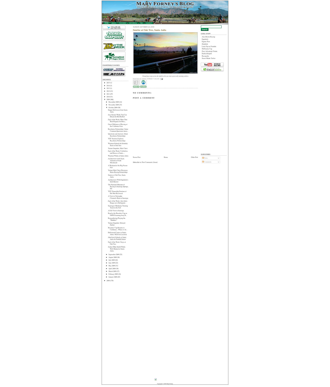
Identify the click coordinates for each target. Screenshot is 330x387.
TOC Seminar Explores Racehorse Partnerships (116, 139)
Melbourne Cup (207, 49)
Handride (205, 44)
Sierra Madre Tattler (208, 58)
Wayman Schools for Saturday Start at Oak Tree (118, 144)
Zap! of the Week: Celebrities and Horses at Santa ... (118, 152)
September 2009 (114, 254)
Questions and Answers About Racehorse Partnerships (118, 135)
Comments (207, 162)
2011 (108, 94)
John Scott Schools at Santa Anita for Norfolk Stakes (117, 238)
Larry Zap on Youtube (209, 46)
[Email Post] (161, 79)
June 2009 (112, 263)
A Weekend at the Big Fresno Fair (117, 166)
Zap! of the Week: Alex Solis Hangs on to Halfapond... (117, 202)
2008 (108, 280)
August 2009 (113, 257)
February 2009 (113, 274)
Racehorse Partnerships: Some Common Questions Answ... (118, 130)
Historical (133, 23)
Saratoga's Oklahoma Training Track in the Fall (118, 207)
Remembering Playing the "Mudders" (116, 219)
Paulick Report (207, 53)
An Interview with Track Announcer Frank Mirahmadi (116, 160)
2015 (108, 82)
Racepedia (205, 56)
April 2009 (112, 268)
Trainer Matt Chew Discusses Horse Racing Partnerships (118, 171)
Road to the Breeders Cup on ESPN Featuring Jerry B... (117, 214)
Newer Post (137, 157)
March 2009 (112, 271)
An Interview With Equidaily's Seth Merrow (118, 181)
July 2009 (112, 260)
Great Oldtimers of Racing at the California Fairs (117, 125)
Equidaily (205, 39)
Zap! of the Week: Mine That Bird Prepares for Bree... (117, 120)
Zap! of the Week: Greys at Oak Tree (117, 243)
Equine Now (206, 41)
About (114, 23)
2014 (108, 85)
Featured (122, 23)
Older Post (194, 157)
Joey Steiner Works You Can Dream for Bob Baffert (117, 116)
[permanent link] (143, 87)
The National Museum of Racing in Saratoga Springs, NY (118, 186)
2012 (108, 91)
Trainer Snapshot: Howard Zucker (116, 224)
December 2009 (114, 102)
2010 (108, 96)
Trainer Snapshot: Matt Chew (117, 148)
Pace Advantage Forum (209, 51)
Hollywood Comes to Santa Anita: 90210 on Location (117, 233)
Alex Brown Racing (208, 37)
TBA (141, 23)
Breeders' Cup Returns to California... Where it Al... (117, 228)
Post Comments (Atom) (150, 162)
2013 (108, 88)
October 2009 (113, 107)
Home (107, 23)
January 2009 (113, 277)
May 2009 (112, 265)
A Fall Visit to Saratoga (116, 210)
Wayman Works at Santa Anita (118, 156)
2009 (108, 99)
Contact (149, 23)
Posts (206, 158)
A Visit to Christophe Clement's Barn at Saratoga (118, 197)
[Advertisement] (113, 323)
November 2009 (114, 105)
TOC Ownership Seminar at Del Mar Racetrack (117, 192)
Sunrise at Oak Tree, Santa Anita (117, 176)
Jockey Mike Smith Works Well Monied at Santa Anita (116, 249)
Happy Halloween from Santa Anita (117, 111)
